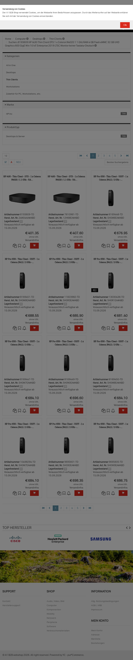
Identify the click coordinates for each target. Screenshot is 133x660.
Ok (125, 25)
